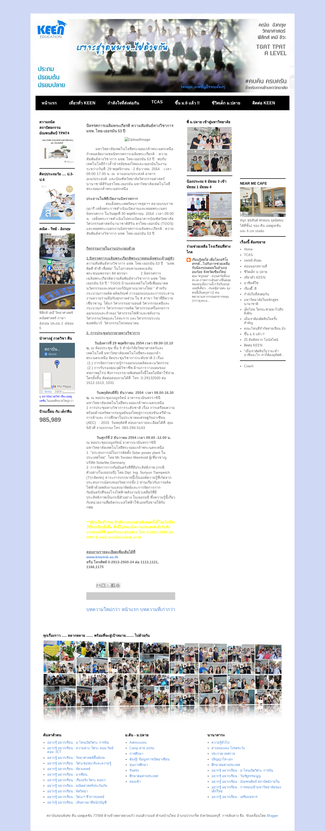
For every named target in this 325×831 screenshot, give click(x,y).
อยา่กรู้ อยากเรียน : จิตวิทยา (67, 791)
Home (248, 249)
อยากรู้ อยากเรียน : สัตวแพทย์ (68, 769)
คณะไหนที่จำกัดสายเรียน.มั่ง (264, 328)
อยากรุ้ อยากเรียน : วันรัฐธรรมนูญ (236, 776)
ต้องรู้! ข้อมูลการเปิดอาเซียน (149, 759)
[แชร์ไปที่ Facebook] (113, 585)
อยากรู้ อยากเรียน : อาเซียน (67, 774)
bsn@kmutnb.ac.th (124, 537)
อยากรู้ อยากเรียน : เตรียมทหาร (234, 797)
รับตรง (134, 770)
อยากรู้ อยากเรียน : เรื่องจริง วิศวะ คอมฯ (76, 780)
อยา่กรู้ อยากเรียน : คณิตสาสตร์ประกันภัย (77, 786)
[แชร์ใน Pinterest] (117, 585)
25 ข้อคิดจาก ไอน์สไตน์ (261, 340)
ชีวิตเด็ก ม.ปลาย (226, 103)
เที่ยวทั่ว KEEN (82, 103)
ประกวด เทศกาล (223, 754)
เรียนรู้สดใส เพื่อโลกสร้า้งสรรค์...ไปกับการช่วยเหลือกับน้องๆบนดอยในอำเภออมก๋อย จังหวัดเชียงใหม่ (211, 266)
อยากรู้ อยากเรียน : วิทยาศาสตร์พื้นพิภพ (76, 758)
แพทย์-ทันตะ (253, 260)
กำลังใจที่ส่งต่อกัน (123, 103)
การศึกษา (136, 754)
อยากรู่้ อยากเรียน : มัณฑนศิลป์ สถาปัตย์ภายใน (246, 782)
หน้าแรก (49, 103)
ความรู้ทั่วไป (220, 742)
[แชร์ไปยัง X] (108, 585)
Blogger (272, 816)
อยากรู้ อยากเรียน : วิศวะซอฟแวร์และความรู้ (79, 763)
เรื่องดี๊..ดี (250, 289)
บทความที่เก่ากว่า (157, 609)
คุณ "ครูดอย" (201, 276)
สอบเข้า (135, 782)
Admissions (138, 742)
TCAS (157, 102)
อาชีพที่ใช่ (251, 283)
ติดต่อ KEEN (263, 103)
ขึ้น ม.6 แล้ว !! (187, 103)
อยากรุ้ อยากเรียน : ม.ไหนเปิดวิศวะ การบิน (78, 742)
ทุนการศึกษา (138, 765)
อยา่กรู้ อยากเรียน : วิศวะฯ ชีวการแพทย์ (75, 797)
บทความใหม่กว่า (103, 609)
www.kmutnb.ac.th (102, 557)
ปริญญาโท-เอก (222, 759)
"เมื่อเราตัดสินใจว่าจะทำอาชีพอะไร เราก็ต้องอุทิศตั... (264, 353)
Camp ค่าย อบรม (141, 748)
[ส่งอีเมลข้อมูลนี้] (98, 585)
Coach (248, 366)
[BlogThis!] (103, 585)
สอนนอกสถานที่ (255, 266)
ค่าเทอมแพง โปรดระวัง (228, 748)
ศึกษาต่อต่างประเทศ (143, 776)
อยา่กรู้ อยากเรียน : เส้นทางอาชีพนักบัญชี (77, 802)
